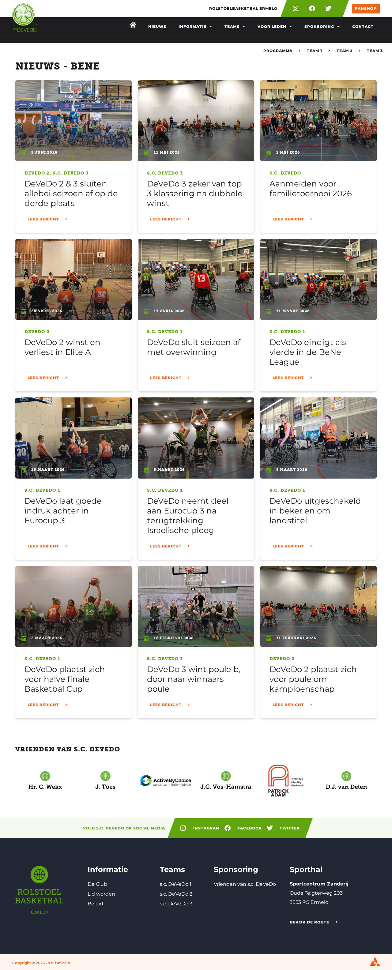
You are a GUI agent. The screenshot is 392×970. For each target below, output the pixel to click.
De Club (97, 884)
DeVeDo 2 (37, 173)
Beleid (95, 904)
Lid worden (101, 894)
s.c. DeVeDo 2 (176, 894)
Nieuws (157, 26)
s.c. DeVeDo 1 (165, 331)
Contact (363, 26)
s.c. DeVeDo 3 (71, 173)
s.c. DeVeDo (285, 173)
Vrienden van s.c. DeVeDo (245, 884)
